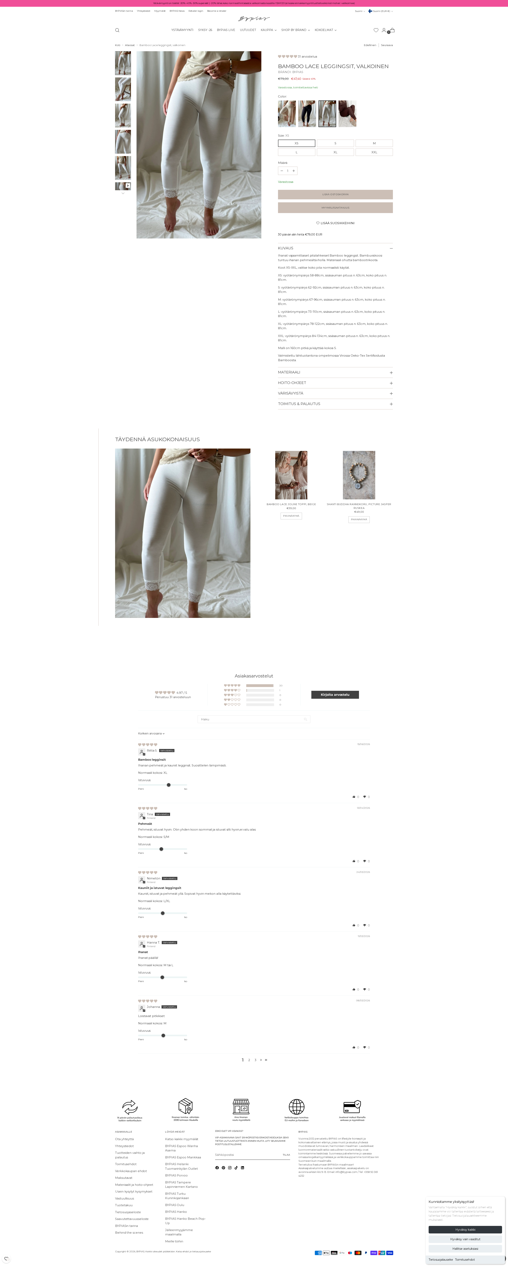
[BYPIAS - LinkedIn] (243, 1168)
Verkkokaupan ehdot (131, 1171)
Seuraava (387, 45)
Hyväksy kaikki (465, 1229)
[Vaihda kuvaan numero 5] (123, 168)
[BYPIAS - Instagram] (230, 1168)
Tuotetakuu (124, 1205)
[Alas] (123, 193)
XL (335, 152)
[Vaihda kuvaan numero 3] (123, 115)
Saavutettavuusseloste (132, 1219)
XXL (374, 152)
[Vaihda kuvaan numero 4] (123, 142)
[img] (147, 745)
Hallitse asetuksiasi (465, 1249)
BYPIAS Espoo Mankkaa (183, 1157)
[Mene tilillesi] (382, 30)
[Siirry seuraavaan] (389, 646)
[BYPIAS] (254, 18)
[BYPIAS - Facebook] (217, 1168)
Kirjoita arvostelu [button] (335, 695)
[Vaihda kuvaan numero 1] (123, 63)
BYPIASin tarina (126, 1226)
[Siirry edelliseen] (380, 646)
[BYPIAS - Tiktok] (236, 1168)
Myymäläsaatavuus (335, 207)
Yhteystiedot (124, 1146)
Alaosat (130, 45)
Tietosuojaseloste (128, 1212)
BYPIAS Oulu (174, 1205)
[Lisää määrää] (281, 171)
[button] (288, 56)
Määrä (282, 163)
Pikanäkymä (291, 516)
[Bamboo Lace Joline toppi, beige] (291, 475)
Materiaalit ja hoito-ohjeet (134, 1185)
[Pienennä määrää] (293, 171)
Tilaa (286, 1154)
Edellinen (370, 45)
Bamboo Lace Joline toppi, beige (291, 504)
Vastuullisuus (124, 1198)
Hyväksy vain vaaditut (465, 1239)
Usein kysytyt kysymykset (133, 1191)
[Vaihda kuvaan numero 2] (123, 89)
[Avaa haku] (117, 30)
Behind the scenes (129, 1232)
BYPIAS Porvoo (176, 1175)
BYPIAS (297, 72)
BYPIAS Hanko (176, 1212)
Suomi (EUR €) (381, 11)
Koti (117, 45)
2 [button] (249, 1060)
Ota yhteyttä (124, 1139)
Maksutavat (123, 1178)
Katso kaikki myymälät (181, 1139)
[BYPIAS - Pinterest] (223, 1168)
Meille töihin (174, 1241)
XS (296, 143)
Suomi (358, 11)
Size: (283, 135)
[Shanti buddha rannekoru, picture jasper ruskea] (359, 475)
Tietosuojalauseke (441, 1259)
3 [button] (255, 1060)
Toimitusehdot (465, 1259)
